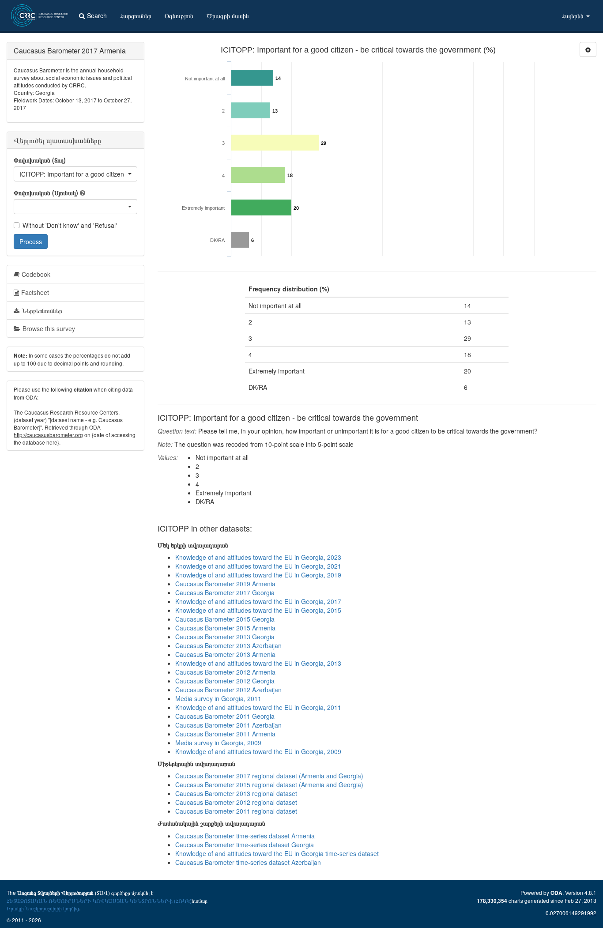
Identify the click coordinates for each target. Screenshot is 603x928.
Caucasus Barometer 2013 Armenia (225, 654)
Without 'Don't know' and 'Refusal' (70, 225)
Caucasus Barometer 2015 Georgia (225, 619)
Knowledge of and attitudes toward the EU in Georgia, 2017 (258, 601)
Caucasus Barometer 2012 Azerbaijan (228, 689)
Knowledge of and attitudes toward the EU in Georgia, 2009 (258, 751)
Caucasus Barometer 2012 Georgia (225, 680)
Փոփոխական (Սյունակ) (46, 192)
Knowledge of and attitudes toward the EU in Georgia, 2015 (258, 610)
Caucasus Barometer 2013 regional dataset (236, 793)
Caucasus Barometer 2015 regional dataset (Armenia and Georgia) (269, 784)
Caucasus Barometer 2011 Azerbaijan (228, 725)
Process (30, 241)
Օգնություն (179, 15)
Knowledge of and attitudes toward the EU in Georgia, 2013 (258, 663)
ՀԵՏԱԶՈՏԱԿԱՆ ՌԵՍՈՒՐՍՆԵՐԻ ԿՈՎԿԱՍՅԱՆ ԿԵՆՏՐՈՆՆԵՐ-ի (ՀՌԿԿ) (99, 900)
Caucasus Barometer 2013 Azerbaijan (228, 645)
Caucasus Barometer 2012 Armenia (225, 672)
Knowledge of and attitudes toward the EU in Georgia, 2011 (258, 707)
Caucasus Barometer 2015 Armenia (225, 627)
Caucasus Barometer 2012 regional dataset (236, 802)
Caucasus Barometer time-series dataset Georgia (244, 844)
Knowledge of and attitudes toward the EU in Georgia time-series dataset (277, 853)
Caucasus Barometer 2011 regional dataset (236, 811)
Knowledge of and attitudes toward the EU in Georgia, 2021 (258, 566)
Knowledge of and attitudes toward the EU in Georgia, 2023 (258, 557)
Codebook (36, 274)
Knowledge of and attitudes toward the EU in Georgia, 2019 (258, 574)
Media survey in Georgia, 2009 (218, 742)
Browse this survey (49, 328)
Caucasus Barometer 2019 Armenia (225, 583)
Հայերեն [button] (573, 15)
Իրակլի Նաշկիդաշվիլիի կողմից (43, 908)
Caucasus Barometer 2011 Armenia (225, 733)
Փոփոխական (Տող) (40, 159)
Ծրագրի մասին (228, 15)
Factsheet (35, 292)
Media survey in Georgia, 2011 (218, 698)
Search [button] (97, 15)
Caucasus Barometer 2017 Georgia (225, 592)
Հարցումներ (135, 15)
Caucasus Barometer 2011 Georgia (225, 716)
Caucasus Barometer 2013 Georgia (225, 636)
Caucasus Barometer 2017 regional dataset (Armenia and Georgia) (269, 775)
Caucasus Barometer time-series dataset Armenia (245, 835)
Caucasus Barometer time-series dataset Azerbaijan (248, 862)
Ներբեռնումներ (42, 310)
